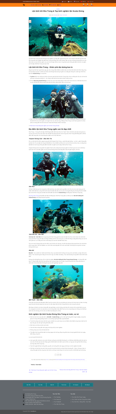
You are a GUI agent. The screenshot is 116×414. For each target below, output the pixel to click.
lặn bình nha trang (71, 359)
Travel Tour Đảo (63, 15)
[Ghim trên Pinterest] (60, 355)
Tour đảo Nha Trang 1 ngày (79, 397)
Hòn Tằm (39, 4)
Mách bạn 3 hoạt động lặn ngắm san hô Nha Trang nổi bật (44, 125)
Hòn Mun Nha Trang (34, 195)
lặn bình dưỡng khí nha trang (61, 359)
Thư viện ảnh (53, 4)
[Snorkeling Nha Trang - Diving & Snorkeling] (25, 5)
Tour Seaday (57, 397)
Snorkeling (46, 4)
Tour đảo (33, 4)
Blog (60, 4)
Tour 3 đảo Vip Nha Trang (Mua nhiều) (81, 399)
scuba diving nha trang (80, 359)
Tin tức (58, 9)
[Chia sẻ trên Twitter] (58, 355)
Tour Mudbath (57, 401)
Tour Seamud (57, 399)
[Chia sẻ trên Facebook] (56, 355)
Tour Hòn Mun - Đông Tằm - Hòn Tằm (81, 401)
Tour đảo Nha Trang (59, 404)
